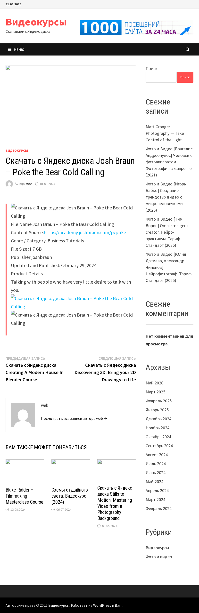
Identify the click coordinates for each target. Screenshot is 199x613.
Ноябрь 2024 (157, 427)
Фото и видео (159, 556)
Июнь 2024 (156, 472)
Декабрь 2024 (158, 419)
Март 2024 (155, 499)
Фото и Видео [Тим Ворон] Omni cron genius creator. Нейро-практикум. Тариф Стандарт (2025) (168, 232)
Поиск (152, 68)
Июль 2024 (156, 463)
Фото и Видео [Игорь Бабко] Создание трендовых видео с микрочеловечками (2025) (166, 197)
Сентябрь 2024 (159, 445)
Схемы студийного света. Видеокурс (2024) (69, 496)
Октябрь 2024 (158, 436)
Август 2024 (157, 454)
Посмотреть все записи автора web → (74, 418)
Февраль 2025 (159, 401)
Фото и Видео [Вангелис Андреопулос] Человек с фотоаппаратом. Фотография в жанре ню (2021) (169, 162)
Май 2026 (154, 383)
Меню (19, 49)
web (28, 184)
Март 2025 (155, 392)
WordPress (102, 605)
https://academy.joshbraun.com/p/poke (85, 232)
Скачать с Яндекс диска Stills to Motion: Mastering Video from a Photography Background (114, 503)
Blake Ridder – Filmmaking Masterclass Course (24, 496)
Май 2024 (154, 481)
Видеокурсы (36, 21)
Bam (119, 605)
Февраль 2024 (159, 508)
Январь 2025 (157, 410)
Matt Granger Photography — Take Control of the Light (165, 133)
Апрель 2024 (157, 490)
